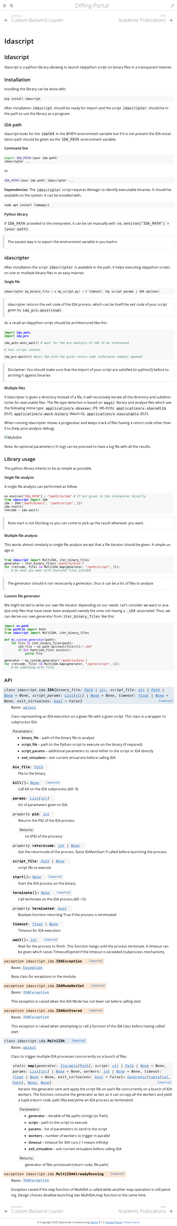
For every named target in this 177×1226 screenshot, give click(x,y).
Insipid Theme (114, 1222)
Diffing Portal (92, 5)
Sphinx (94, 1222)
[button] (4, 5)
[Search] (11, 5)
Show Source (131, 1222)
